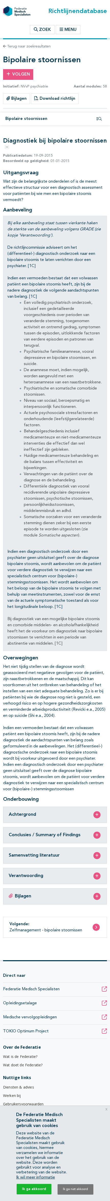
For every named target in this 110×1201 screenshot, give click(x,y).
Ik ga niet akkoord (75, 1189)
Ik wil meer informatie (35, 1177)
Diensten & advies (18, 1087)
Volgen (21, 74)
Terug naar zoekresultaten (28, 46)
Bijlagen (18, 99)
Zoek (44, 30)
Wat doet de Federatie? (23, 1064)
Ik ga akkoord (34, 1189)
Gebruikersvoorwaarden (23, 1104)
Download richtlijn (56, 99)
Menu (70, 30)
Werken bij (12, 1095)
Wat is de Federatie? (20, 1056)
